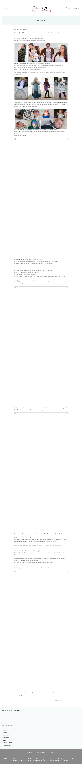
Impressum (6, 735)
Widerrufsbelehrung (7, 745)
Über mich (5, 730)
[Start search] (73, 8)
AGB (4, 740)
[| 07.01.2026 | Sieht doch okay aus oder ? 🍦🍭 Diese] (6, 717)
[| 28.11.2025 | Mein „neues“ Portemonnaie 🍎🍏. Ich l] (78, 717)
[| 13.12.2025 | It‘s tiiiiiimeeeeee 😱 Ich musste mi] (57, 717)
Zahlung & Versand (7, 742)
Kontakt (5, 732)
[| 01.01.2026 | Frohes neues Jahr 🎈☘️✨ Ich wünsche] (26, 717)
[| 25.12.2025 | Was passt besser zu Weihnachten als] (47, 717)
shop (69, 8)
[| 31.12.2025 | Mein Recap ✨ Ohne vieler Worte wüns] (37, 717)
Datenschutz (6, 737)
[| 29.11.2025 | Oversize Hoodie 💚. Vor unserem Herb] (68, 717)
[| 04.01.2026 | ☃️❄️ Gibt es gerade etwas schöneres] (16, 717)
